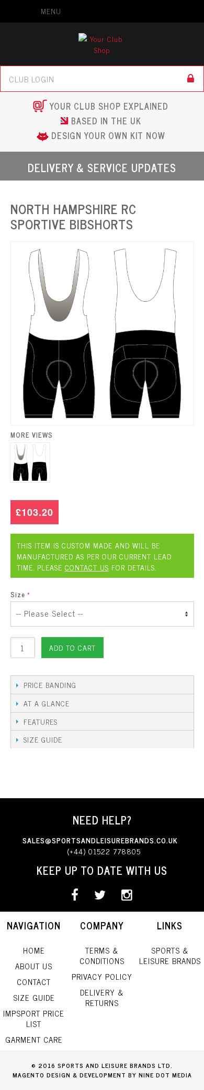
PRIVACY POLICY (102, 974)
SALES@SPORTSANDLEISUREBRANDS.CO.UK (100, 838)
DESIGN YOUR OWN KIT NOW (108, 135)
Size (17, 594)
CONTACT (34, 980)
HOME (34, 948)
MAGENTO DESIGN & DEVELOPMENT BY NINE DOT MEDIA (102, 1073)
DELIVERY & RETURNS (101, 996)
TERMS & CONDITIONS (102, 954)
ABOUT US (33, 964)
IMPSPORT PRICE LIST (33, 1017)
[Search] (190, 78)
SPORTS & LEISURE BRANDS (170, 954)
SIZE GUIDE (34, 995)
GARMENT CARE (34, 1037)
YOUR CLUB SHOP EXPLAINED (109, 106)
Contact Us (87, 567)
